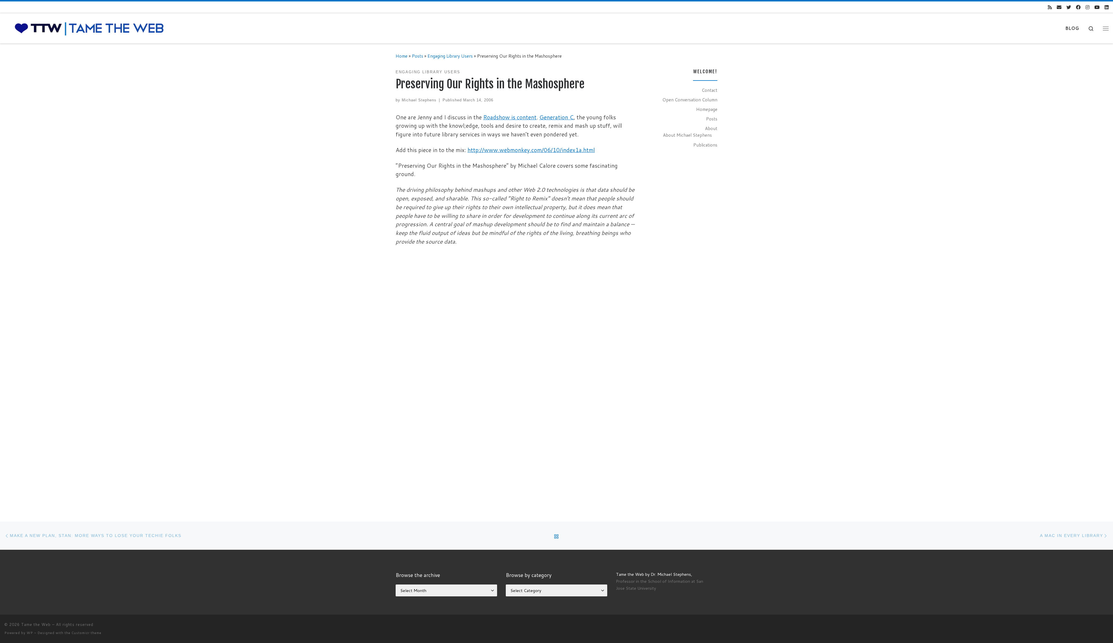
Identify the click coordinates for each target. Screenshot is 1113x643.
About (711, 128)
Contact (709, 90)
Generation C (556, 117)
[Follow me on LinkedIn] (1107, 7)
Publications (705, 145)
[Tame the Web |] (89, 28)
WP (30, 633)
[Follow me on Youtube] (1097, 7)
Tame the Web (36, 624)
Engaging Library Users (450, 56)
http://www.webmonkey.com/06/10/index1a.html (531, 150)
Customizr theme (86, 633)
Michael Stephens (419, 100)
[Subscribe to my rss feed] (1050, 7)
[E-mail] (1059, 7)
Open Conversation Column (689, 99)
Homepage (706, 109)
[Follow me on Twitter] (1068, 7)
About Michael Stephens (687, 135)
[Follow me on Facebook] (1078, 7)
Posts (417, 56)
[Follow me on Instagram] (1087, 7)
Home (402, 56)
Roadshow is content (510, 117)
